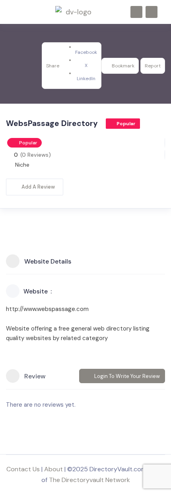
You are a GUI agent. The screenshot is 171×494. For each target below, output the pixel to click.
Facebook (86, 52)
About (53, 469)
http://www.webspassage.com (47, 309)
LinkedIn (86, 78)
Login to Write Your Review (127, 376)
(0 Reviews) (35, 154)
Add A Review (38, 186)
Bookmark (123, 66)
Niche (22, 164)
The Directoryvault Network (89, 480)
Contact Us (23, 469)
